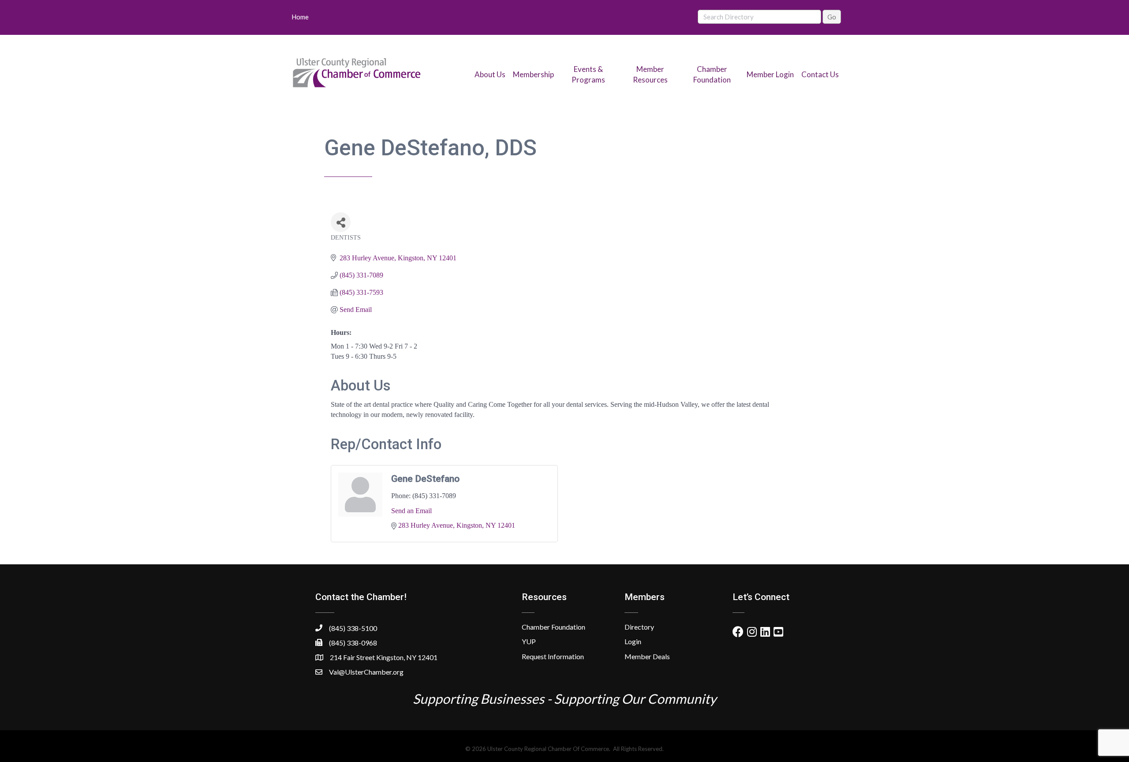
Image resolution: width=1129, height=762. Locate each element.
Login (632, 641)
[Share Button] (341, 222)
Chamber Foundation (553, 627)
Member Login (770, 74)
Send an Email (411, 510)
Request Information (553, 656)
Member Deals (647, 656)
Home (300, 17)
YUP (529, 641)
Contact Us (820, 74)
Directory (639, 627)
